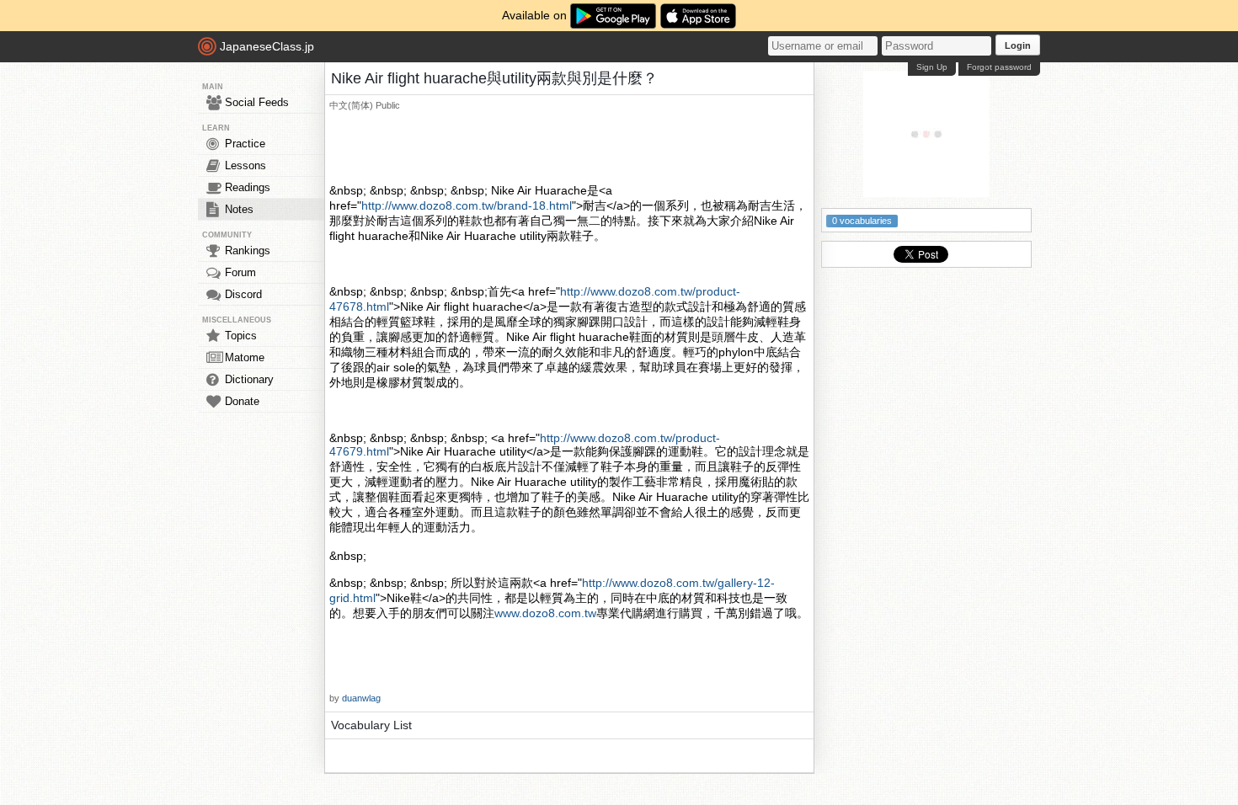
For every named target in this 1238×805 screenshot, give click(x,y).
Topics (241, 335)
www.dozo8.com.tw (545, 613)
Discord (243, 294)
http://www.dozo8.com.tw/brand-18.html (466, 205)
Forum (240, 272)
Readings (247, 187)
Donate (242, 401)
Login (1018, 45)
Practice (245, 143)
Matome (244, 357)
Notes (239, 209)
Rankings (247, 250)
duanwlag (361, 698)
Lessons (245, 165)
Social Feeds (257, 102)
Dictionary (249, 379)
